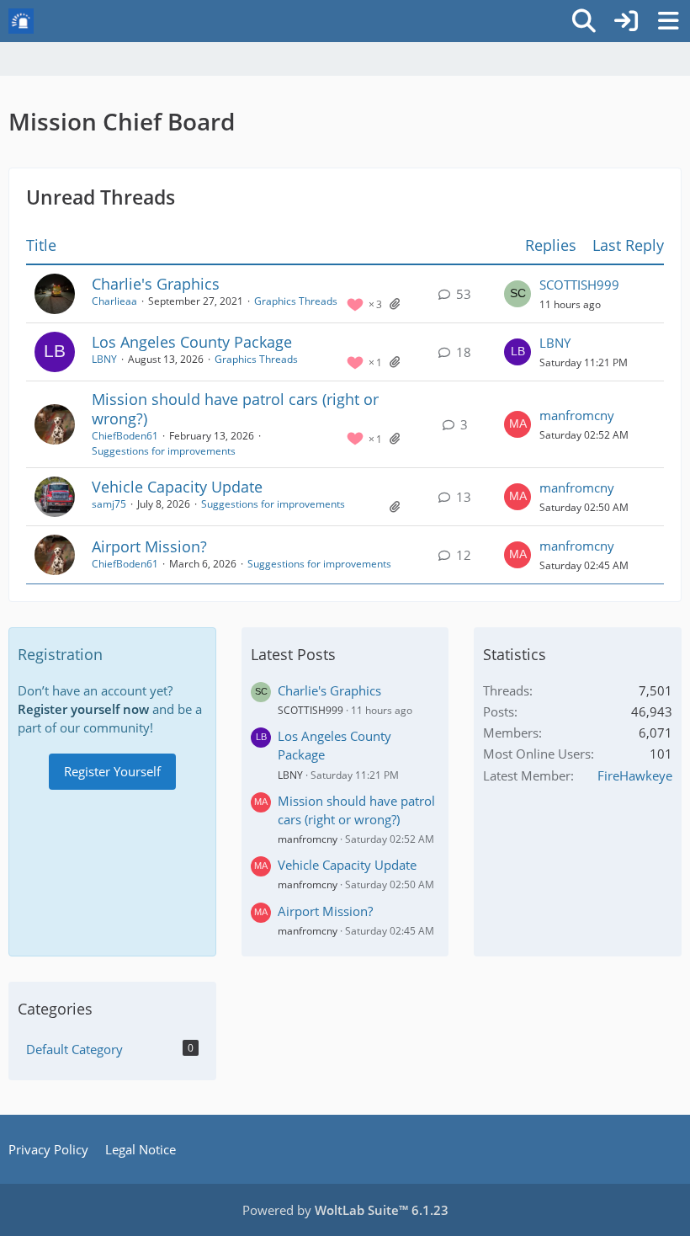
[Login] (626, 21)
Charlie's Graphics (156, 284)
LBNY (104, 359)
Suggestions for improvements (164, 451)
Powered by (345, 1209)
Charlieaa (114, 301)
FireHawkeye (634, 775)
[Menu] (668, 21)
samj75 (109, 504)
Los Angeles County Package (192, 342)
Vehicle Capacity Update (177, 487)
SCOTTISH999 (579, 284)
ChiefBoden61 (125, 436)
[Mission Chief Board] (21, 21)
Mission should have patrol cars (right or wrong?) (235, 409)
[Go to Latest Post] (517, 293)
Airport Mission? (149, 546)
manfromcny (576, 415)
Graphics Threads (295, 301)
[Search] (584, 21)
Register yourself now (83, 709)
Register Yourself (112, 771)
